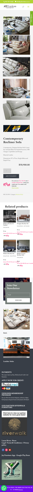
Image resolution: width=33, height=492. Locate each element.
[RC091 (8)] (16, 119)
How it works (15, 188)
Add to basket (11, 176)
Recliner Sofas (19, 194)
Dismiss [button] (21, 489)
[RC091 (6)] (16, 97)
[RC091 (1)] (16, 54)
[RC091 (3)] (16, 75)
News (14, 441)
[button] (27, 19)
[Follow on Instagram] (6, 450)
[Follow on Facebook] (3, 450)
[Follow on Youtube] (9, 450)
